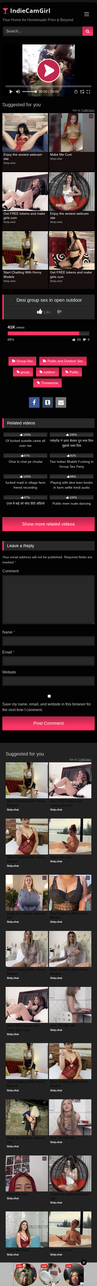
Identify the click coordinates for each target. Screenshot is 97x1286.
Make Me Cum (61, 154)
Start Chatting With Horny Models (23, 274)
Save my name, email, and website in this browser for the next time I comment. (46, 707)
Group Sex (25, 361)
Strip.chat (10, 163)
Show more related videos (48, 524)
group (25, 372)
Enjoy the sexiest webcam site (23, 157)
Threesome (49, 383)
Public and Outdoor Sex (65, 361)
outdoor (49, 372)
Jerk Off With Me (62, 1025)
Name (8, 632)
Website (9, 672)
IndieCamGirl (29, 10)
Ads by (84, 110)
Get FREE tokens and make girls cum (25, 216)
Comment (10, 571)
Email (8, 652)
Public (73, 372)
